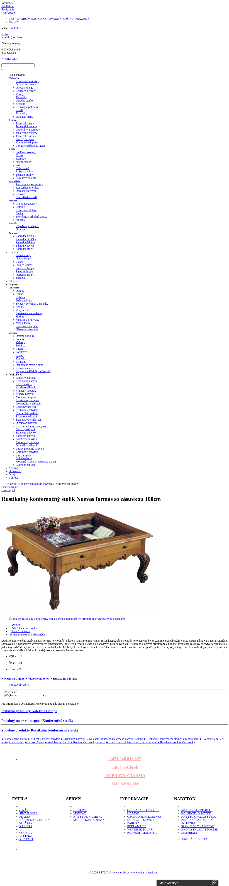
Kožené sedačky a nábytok (31, 426)
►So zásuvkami (209, 738)
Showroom (15, 471)
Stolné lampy (23, 255)
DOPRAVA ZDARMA (124, 775)
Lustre (19, 261)
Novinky (14, 468)
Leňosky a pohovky (27, 107)
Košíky (20, 306)
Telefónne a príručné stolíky (31, 216)
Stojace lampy (24, 264)
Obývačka (14, 78)
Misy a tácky (23, 322)
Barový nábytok (25, 139)
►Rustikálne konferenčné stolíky (163, 738)
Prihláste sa (15, 28)
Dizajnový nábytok (26, 422)
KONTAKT (26, 839)
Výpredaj (14, 477)
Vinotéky (21, 358)
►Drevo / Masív (34, 742)
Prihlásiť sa (7, 6)
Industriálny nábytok (27, 400)
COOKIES (25, 832)
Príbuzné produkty (29, 711)
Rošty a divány (24, 171)
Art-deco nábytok (26, 387)
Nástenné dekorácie (27, 329)
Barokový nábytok (26, 438)
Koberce (20, 297)
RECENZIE (26, 835)
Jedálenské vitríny (26, 136)
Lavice (19, 213)
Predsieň (13, 200)
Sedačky (20, 103)
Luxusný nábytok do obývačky (36, 483)
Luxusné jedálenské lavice (30, 145)
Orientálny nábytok (27, 445)
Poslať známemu (20, 631)
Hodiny (20, 316)
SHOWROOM (125, 784)
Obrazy (20, 290)
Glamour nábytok (26, 464)
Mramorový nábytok (27, 442)
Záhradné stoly (24, 248)
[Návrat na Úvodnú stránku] (2, 483)
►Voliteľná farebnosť (57, 742)
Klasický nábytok (26, 377)
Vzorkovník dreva (19, 684)
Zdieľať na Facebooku (24, 628)
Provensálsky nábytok (28, 403)
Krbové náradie (24, 368)
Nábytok (12, 483)
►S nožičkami (190, 738)
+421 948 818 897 (124, 758)
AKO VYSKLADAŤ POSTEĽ (199, 829)
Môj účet (14, 21)
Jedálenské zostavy (26, 132)
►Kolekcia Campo (13, 678)
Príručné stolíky (24, 100)
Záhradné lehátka (25, 242)
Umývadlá (22, 229)
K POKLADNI (10, 58)
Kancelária (14, 181)
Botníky (20, 206)
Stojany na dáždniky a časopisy (33, 371)
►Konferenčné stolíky (14, 738)
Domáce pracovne (26, 190)
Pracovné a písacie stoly (29, 184)
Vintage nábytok (25, 393)
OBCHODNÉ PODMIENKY (144, 816)
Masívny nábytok (25, 429)
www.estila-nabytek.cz (144, 872)
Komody (21, 158)
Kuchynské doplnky (27, 142)
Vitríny (20, 94)
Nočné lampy (23, 258)
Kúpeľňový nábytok (27, 226)
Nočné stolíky (23, 161)
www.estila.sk (121, 872)
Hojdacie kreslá (24, 116)
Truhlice (20, 345)
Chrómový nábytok (27, 451)
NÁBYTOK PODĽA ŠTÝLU (198, 816)
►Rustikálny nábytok (63, 678)
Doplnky (13, 332)
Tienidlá (20, 277)
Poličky (20, 339)
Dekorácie (14, 287)
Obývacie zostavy (26, 84)
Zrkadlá (13, 281)
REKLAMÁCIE (136, 826)
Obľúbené (9, 12)
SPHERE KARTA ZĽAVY (89, 819)
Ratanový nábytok (26, 406)
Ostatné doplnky (25, 335)
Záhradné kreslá (25, 235)
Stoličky (20, 219)
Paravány (21, 361)
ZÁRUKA (133, 823)
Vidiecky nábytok (26, 390)
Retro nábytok (24, 384)
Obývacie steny (24, 87)
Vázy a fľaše (23, 310)
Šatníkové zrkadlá (26, 177)
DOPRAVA (80, 810)
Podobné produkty (40, 730)
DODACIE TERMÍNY (140, 819)
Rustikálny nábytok (27, 409)
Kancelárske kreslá (26, 197)
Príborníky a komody (28, 129)
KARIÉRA (25, 826)
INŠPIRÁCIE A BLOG (194, 838)
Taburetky (21, 113)
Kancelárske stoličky (27, 187)
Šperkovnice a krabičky (29, 313)
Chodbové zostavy (26, 203)
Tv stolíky (21, 97)
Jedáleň (12, 120)
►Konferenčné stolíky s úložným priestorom (131, 742)
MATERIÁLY (189, 832)
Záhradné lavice (25, 245)
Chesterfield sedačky (27, 413)
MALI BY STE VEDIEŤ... (197, 810)
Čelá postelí (22, 168)
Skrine (19, 155)
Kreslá (19, 110)
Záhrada (13, 233)
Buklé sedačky (24, 458)
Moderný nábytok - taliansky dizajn (36, 461)
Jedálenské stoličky (26, 126)
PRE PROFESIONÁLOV (142, 832)
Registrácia (7, 9)
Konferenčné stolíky (27, 81)
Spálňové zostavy (26, 152)
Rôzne (19, 293)
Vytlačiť (16, 624)
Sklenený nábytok (26, 432)
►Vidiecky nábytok (37, 678)
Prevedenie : (11, 692)
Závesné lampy (24, 271)
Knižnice (21, 194)
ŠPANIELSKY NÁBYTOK (197, 826)
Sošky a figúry (24, 300)
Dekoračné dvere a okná (29, 364)
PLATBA (24, 816)
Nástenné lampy (25, 274)
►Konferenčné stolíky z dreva (87, 742)
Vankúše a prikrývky (27, 319)
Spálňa (12, 149)
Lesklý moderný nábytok (30, 448)
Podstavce (21, 351)
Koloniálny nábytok (27, 380)
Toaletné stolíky (25, 174)
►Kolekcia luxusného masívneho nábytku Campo (114, 738)
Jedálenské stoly (25, 123)
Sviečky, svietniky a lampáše (32, 303)
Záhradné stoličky (26, 239)
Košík (4, 34)
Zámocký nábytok (26, 435)
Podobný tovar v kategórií (37, 721)
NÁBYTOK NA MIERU (88, 816)
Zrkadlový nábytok (26, 416)
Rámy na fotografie (27, 326)
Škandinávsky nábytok (29, 419)
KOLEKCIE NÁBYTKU (196, 813)
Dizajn (12, 474)
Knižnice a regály (26, 90)
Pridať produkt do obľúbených (27, 634)
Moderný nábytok (26, 397)
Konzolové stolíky (26, 210)
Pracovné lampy (25, 268)
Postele (20, 165)
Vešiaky (20, 342)
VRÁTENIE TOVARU (141, 829)
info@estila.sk (124, 767)
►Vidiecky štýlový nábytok (44, 738)
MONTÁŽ (79, 813)
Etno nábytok (23, 455)
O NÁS (23, 810)
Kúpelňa (13, 223)
